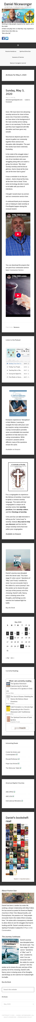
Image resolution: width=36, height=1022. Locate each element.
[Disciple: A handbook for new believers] (11, 840)
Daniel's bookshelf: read (17, 819)
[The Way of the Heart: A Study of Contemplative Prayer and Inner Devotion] (8, 874)
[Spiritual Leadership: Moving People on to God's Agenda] (8, 869)
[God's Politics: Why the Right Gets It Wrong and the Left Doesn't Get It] (11, 846)
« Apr (7, 658)
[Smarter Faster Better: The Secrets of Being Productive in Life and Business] (22, 863)
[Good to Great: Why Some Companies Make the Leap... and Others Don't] (15, 846)
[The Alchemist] (15, 829)
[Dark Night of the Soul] (26, 834)
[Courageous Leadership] (19, 834)
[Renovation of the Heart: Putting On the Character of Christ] (15, 857)
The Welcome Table (13, 768)
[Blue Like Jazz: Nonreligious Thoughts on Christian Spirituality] (8, 835)
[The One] (22, 851)
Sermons (16, 327)
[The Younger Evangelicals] (15, 875)
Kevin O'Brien (11, 693)
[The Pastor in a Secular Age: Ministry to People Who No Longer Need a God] (11, 869)
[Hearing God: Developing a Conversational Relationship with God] (19, 846)
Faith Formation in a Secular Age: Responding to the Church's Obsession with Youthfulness (21, 709)
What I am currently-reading (20, 680)
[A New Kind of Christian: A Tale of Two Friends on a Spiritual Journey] (19, 852)
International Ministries (14, 801)
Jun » (12, 658)
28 (22, 646)
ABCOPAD (10, 792)
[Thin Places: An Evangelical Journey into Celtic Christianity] (15, 869)
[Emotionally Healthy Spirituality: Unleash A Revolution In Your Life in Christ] (22, 840)
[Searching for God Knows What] (8, 863)
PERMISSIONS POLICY (25, 1017)
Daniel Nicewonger (18, 4)
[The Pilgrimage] (26, 852)
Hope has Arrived (12, 763)
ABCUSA (9, 796)
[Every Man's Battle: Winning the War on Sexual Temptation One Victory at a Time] (26, 840)
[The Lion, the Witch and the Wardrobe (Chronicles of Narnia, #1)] (15, 851)
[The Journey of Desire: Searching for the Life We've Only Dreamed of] (8, 852)
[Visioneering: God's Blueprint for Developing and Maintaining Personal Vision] (22, 869)
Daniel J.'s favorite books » (22, 879)
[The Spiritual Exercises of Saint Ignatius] (8, 722)
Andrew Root (10, 713)
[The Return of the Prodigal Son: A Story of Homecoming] (19, 857)
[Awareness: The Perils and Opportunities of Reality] (19, 829)
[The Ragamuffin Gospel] (11, 858)
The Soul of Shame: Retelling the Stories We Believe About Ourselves (21, 699)
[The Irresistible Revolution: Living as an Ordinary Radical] (26, 845)
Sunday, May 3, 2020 (15, 92)
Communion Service (17, 270)
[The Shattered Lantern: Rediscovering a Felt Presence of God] (19, 863)
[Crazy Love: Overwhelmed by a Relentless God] (22, 835)
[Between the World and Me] (22, 829)
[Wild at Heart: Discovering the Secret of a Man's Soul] (11, 875)
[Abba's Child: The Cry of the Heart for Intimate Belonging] (8, 829)
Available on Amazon (13, 449)
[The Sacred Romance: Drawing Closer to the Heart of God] (26, 857)
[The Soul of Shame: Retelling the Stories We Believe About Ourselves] (8, 700)
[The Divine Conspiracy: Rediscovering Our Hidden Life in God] (15, 840)
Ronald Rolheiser (12, 759)
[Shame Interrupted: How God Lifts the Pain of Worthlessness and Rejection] (11, 863)
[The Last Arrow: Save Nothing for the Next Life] (11, 851)
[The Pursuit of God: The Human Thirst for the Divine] (8, 858)
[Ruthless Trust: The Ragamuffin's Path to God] (22, 857)
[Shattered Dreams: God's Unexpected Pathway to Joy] (15, 863)
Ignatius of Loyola (16, 721)
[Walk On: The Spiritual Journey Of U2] (26, 868)
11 (11, 638)
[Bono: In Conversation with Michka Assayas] (11, 835)
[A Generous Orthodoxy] (8, 846)
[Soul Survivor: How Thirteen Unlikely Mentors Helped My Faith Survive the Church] (26, 863)
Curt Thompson (11, 703)
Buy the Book (10, 608)
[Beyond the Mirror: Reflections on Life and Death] (26, 828)
